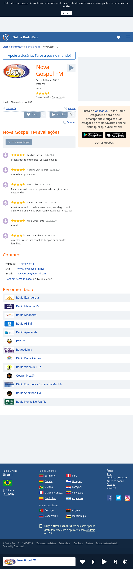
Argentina (77, 498)
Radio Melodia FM (27, 306)
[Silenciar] (126, 562)
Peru (74, 475)
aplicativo (101, 111)
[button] (104, 562)
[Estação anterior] (93, 562)
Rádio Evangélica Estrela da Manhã (39, 384)
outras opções (104, 143)
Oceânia (111, 487)
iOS (50, 533)
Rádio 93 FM (24, 324)
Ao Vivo (61, 114)
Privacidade (64, 543)
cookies (24, 3)
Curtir (35, 114)
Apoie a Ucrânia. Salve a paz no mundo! (39, 55)
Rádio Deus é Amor (28, 358)
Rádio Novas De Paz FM (31, 402)
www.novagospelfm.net (30, 268)
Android (90, 530)
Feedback (78, 543)
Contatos (71, 122)
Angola (76, 510)
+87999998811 (25, 264)
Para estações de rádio (107, 543)
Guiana (49, 487)
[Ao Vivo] (71, 68)
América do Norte (117, 477)
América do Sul (115, 481)
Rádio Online (10, 473)
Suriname (50, 475)
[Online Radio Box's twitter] (118, 497)
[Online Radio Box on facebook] (109, 497)
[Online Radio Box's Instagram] (127, 498)
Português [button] (8, 493)
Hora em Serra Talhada (19, 279)
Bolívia (48, 481)
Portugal (49, 510)
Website (72, 108)
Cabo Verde (51, 515)
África (110, 470)
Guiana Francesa (54, 492)
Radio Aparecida (26, 332)
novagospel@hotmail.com (32, 273)
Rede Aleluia (24, 350)
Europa (111, 484)
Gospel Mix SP (25, 376)
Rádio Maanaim (26, 315)
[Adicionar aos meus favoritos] (82, 562)
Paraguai (77, 487)
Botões (89, 543)
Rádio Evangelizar (27, 298)
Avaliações (57, 97)
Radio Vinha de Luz (28, 367)
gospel (39, 88)
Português (11, 108)
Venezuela (77, 492)
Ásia (109, 474)
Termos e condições (46, 543)
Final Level (19, 546)
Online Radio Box (25, 37)
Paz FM (20, 341)
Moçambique (79, 515)
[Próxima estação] (115, 562)
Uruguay (77, 481)
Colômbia (50, 498)
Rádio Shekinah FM (28, 393)
